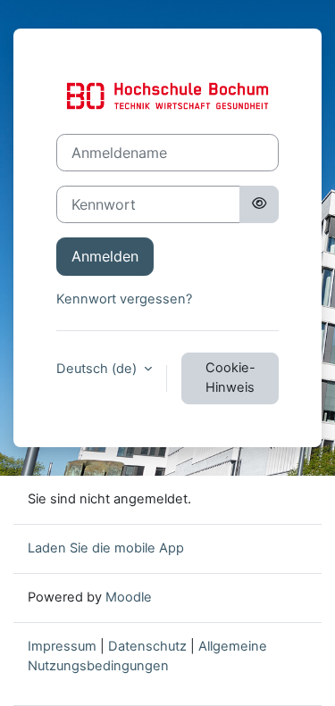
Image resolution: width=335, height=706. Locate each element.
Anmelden (104, 256)
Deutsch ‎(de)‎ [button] (98, 369)
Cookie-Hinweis (230, 377)
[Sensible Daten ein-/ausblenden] (259, 204)
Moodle (128, 597)
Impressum (62, 646)
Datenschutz (147, 646)
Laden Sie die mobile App (106, 548)
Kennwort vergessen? (124, 299)
